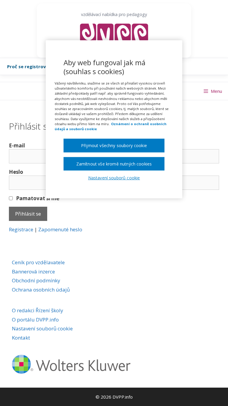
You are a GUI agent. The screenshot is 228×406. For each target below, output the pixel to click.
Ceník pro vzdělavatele (38, 262)
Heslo (16, 171)
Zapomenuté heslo (60, 229)
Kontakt (21, 337)
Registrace (21, 229)
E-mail (17, 145)
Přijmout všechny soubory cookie (114, 145)
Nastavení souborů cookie (42, 328)
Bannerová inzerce (33, 271)
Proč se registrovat (29, 66)
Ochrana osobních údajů (41, 289)
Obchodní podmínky (36, 280)
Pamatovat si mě (37, 198)
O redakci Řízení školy (37, 310)
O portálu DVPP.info (35, 319)
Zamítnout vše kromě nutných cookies (114, 163)
